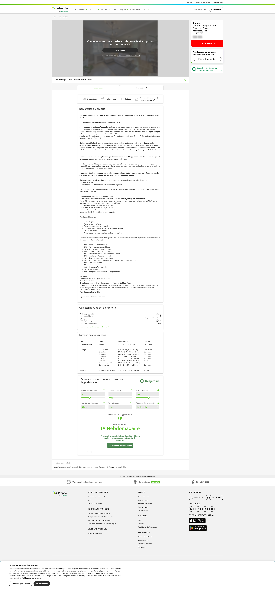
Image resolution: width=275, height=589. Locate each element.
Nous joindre (198, 9)
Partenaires (144, 532)
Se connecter (216, 9)
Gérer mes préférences (20, 584)
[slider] (90, 398)
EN (205, 9)
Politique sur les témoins (31, 578)
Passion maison (143, 507)
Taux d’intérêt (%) (142, 390)
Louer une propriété (97, 529)
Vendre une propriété (98, 492)
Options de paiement (95, 504)
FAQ (139, 520)
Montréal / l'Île (120, 467)
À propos (142, 516)
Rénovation (142, 547)
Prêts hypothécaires (145, 544)
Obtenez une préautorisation (120, 445)
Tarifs (89, 500)
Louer (114, 9)
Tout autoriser (42, 584)
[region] (137, 575)
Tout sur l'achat (143, 500)
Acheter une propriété (98, 509)
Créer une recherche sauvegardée (99, 520)
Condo (196, 23)
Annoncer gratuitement (95, 533)
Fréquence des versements (145, 403)
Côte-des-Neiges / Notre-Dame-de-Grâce (95, 467)
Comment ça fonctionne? (96, 497)
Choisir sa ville (143, 510)
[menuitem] (112, 498)
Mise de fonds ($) (114, 390)
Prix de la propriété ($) (89, 390)
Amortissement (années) (89, 403)
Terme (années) (113, 403)
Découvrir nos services (207, 59)
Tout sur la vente (143, 497)
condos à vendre (70, 467)
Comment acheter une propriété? (99, 513)
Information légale (85, 452)
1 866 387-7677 (218, 2)
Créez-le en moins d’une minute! (128, 56)
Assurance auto (143, 540)
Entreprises (135, 9)
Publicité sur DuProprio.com (147, 527)
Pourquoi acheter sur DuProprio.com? (100, 517)
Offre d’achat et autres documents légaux (102, 524)
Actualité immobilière (145, 504)
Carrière (141, 524)
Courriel (218, 498)
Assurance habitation (145, 537)
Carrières (189, 2)
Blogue (141, 492)
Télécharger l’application (203, 2)
